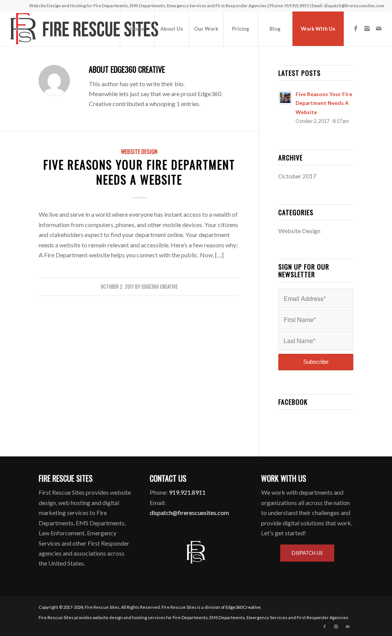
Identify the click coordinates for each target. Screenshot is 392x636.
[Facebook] (355, 28)
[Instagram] (367, 28)
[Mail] (378, 28)
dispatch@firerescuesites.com (354, 5)
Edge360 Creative (160, 286)
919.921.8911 (187, 492)
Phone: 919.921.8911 (290, 5)
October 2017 (297, 176)
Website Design (139, 151)
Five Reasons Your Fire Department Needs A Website (139, 172)
